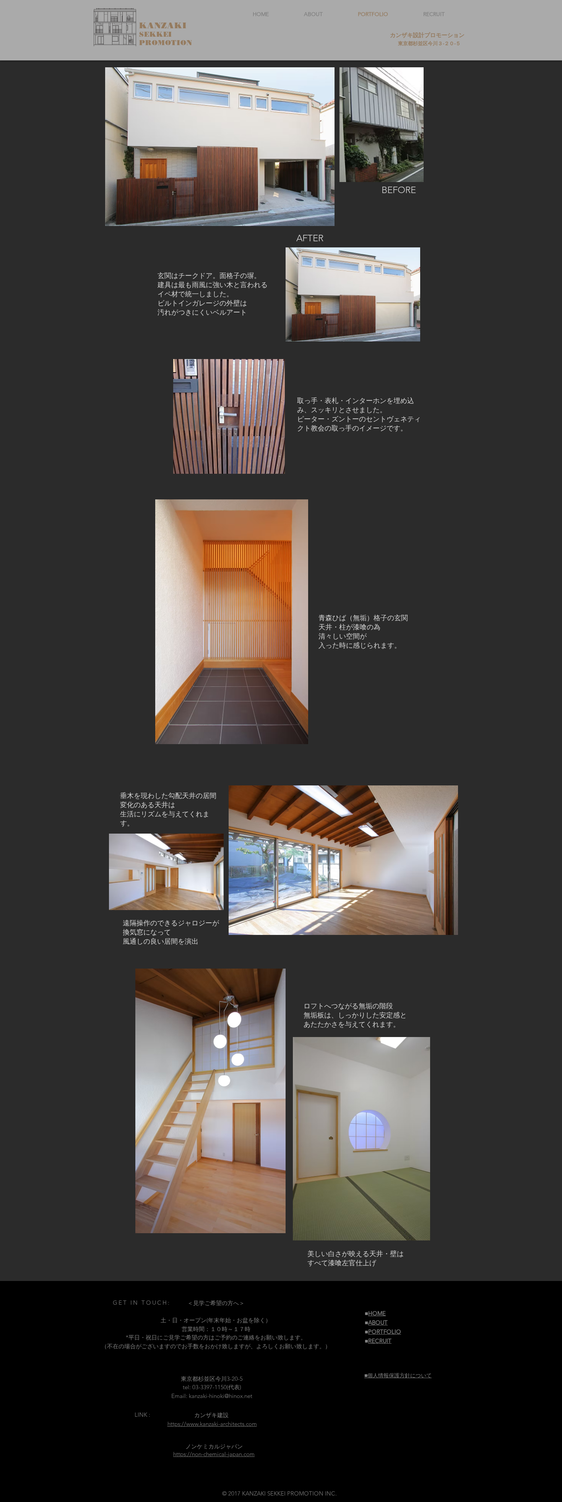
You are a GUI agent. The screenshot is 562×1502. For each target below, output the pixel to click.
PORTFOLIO (384, 1331)
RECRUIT (379, 1340)
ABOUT (378, 1322)
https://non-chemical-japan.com (214, 1454)
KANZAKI (163, 25)
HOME (377, 1313)
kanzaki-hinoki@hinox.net (220, 1396)
